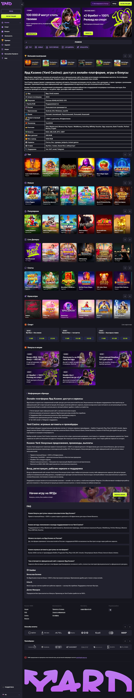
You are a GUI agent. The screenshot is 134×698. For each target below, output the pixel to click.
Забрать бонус (119, 494)
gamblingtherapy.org (81, 657)
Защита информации (59, 612)
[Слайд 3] (65, 36)
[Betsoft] (58, 647)
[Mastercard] (111, 633)
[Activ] (32, 633)
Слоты (26, 615)
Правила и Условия (58, 609)
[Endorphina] (111, 647)
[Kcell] (98, 633)
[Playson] (124, 647)
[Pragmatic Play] (32, 647)
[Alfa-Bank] (45, 633)
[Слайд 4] (70, 36)
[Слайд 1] (55, 36)
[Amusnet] (71, 647)
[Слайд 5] (78, 36)
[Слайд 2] (60, 36)
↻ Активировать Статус (100, 3)
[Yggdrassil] (45, 647)
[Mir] (124, 633)
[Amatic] (85, 647)
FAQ (25, 612)
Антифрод (56, 615)
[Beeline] (71, 633)
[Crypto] (85, 633)
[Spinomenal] (98, 647)
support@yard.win (86, 609)
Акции (26, 609)
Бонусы (26, 618)
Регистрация (11, 16)
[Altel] (58, 633)
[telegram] (110, 610)
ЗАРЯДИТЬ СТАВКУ (91, 31)
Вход (11, 11)
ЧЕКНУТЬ (31, 33)
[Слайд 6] (85, 36)
